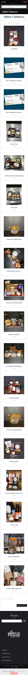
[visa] (12, 666)
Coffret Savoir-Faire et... (14, 271)
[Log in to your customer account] (22, 1)
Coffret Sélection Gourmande (14, 176)
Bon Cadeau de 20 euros (14, 112)
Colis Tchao (14, 144)
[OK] (24, 621)
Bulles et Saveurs (14, 334)
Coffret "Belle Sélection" (14, 588)
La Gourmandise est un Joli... (14, 493)
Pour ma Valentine (14, 556)
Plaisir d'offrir (14, 461)
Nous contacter (6, 660)
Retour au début (22, 605)
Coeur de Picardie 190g (14, 239)
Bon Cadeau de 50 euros (14, 80)
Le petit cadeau (14, 398)
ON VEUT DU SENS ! (20, 665)
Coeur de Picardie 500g (14, 430)
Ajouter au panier (12, 32)
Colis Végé (14, 207)
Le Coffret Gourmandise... (14, 366)
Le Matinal (14, 49)
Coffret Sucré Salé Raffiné (14, 303)
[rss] (16, 666)
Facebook (12, 644)
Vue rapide (19, 32)
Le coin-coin (14, 525)
